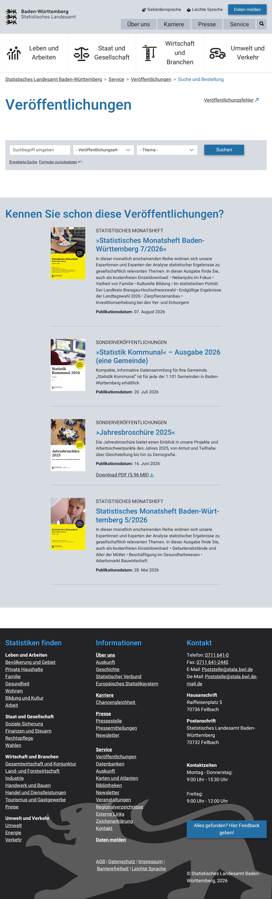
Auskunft (105, 662)
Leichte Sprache (149, 868)
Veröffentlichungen (116, 756)
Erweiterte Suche (23, 162)
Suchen (224, 149)
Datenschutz (121, 861)
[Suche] (261, 24)
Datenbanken (110, 764)
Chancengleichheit (116, 702)
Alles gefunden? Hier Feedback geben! (227, 829)
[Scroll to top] (259, 886)
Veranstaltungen (113, 799)
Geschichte (108, 669)
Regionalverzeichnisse (119, 807)
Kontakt (104, 828)
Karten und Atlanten (117, 778)
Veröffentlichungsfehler (229, 100)
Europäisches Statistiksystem (127, 683)
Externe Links (110, 814)
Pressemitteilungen (116, 728)
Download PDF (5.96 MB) (122, 475)
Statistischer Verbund (118, 676)
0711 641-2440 (212, 662)
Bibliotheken (109, 785)
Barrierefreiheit (113, 868)
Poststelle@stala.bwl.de (227, 669)
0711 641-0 (217, 655)
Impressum (150, 861)
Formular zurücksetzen (58, 162)
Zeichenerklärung (114, 821)
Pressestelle (109, 721)
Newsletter (107, 735)
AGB (100, 861)
